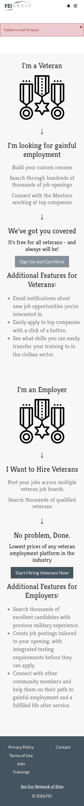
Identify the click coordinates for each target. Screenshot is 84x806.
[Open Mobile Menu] (75, 6)
